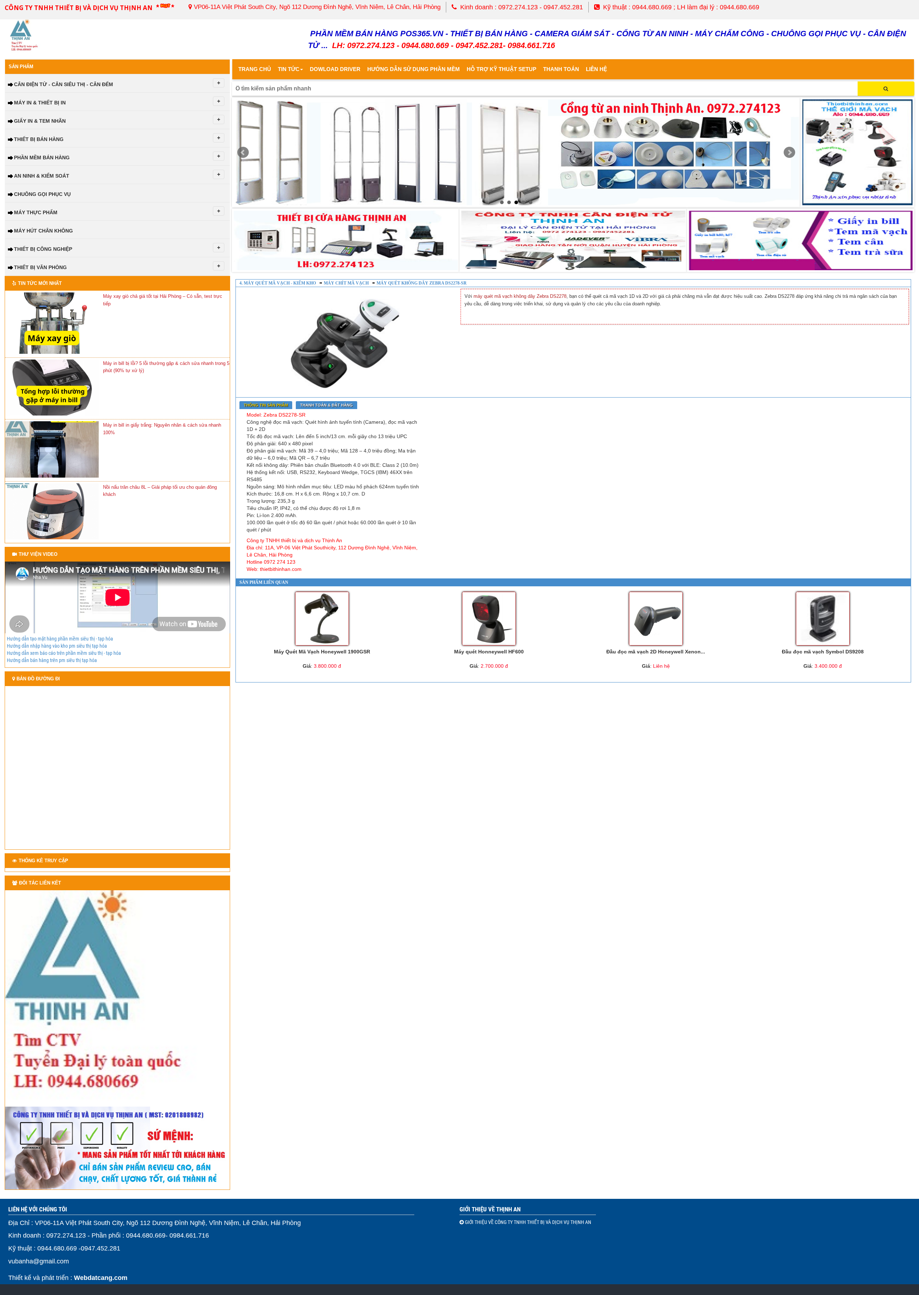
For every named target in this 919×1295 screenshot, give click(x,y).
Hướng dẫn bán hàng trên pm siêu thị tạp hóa (52, 660)
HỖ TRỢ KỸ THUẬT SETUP (501, 69)
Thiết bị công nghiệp (43, 249)
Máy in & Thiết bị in (40, 102)
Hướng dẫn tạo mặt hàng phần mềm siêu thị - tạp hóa (60, 639)
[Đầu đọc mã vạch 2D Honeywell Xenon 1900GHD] (655, 619)
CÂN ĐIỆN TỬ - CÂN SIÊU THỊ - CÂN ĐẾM (63, 84)
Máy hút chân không (43, 231)
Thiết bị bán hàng (39, 139)
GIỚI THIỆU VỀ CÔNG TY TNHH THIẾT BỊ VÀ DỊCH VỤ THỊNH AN (527, 1222)
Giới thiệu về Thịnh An (490, 1209)
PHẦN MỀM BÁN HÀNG (42, 157)
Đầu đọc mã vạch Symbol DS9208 (823, 651)
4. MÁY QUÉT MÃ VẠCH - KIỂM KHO (277, 283)
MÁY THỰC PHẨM (35, 212)
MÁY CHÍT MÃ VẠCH (346, 283)
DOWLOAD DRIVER (335, 69)
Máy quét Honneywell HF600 (489, 651)
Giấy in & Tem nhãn (40, 121)
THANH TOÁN (561, 69)
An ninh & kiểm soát (41, 176)
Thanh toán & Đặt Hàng (326, 405)
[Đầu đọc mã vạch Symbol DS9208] (822, 619)
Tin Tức (288, 69)
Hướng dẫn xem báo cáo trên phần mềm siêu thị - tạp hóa (64, 653)
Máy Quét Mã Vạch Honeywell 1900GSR (322, 651)
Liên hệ (596, 69)
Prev (243, 152)
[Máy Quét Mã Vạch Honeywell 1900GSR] (322, 619)
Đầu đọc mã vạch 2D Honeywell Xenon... (655, 651)
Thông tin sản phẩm (266, 405)
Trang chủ (254, 69)
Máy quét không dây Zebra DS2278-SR (422, 283)
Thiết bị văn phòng (40, 267)
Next (789, 152)
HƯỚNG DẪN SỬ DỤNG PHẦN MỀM (413, 69)
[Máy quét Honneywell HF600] (489, 619)
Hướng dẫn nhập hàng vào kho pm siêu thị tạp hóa (57, 646)
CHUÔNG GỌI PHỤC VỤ (42, 194)
